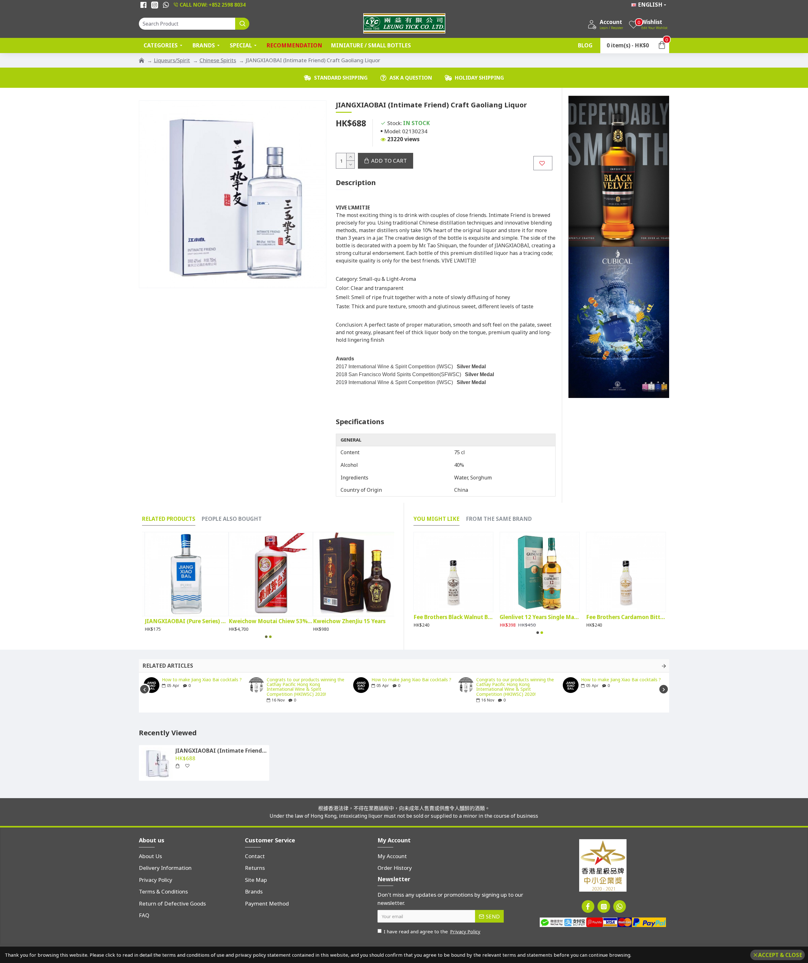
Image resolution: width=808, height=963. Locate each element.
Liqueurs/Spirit (172, 60)
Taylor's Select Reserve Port (450, 617)
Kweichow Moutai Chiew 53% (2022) (184, 621)
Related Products (168, 518)
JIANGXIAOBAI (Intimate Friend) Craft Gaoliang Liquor (221, 750)
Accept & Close (780, 955)
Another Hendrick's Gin (617, 617)
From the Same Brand (499, 518)
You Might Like (436, 518)
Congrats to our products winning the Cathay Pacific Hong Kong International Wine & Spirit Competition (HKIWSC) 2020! (305, 687)
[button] (266, 636)
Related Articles (168, 665)
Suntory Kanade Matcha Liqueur (539, 617)
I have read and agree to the (432, 931)
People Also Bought (232, 518)
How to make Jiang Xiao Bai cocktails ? (202, 679)
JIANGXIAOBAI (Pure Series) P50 (268, 621)
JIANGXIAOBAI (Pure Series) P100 (352, 621)
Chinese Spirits (217, 60)
